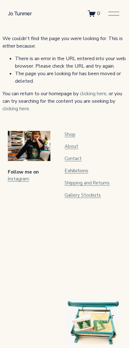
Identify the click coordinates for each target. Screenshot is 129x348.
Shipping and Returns (87, 183)
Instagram (18, 179)
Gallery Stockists (82, 195)
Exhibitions (76, 170)
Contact (73, 158)
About (71, 146)
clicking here (93, 93)
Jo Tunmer (20, 13)
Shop (69, 134)
